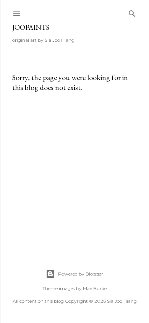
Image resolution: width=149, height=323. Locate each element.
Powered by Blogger (80, 274)
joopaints (30, 27)
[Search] (132, 12)
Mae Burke (95, 288)
